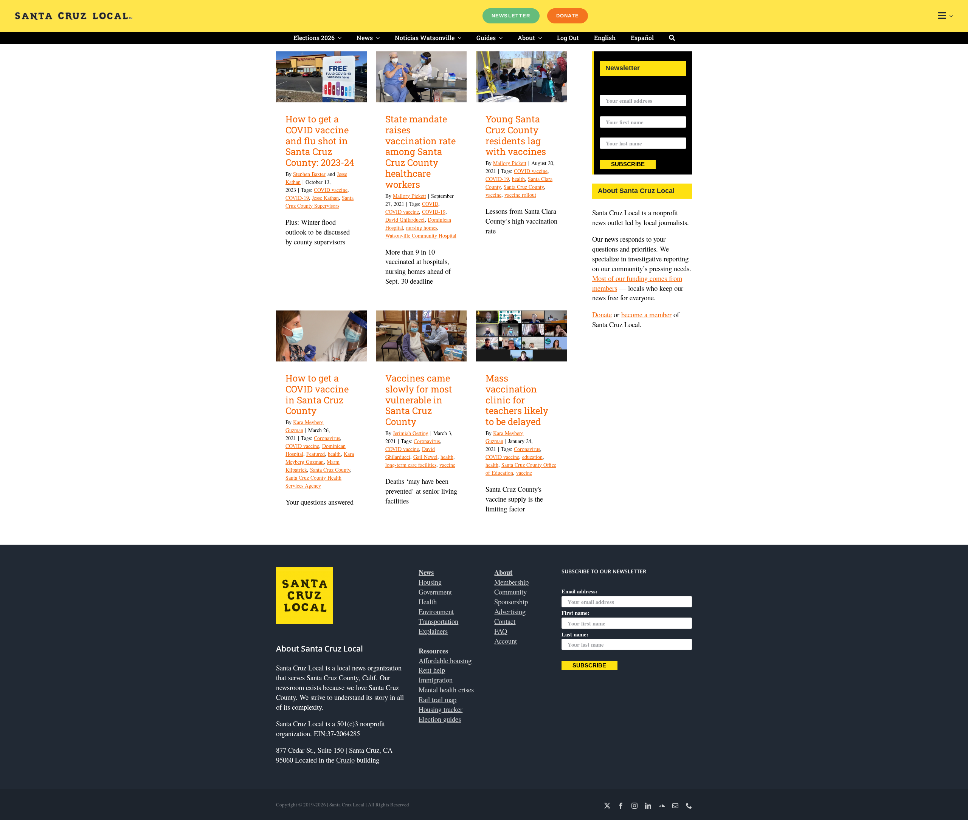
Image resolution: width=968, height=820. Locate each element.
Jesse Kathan (325, 197)
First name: (614, 111)
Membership (511, 582)
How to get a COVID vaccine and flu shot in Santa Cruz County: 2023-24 (319, 140)
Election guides (440, 719)
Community (510, 591)
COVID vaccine (330, 189)
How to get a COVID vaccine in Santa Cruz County (317, 394)
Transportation (438, 621)
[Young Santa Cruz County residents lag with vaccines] (521, 76)
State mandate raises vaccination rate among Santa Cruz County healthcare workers (420, 151)
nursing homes (421, 227)
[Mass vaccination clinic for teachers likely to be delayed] (521, 335)
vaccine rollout (520, 194)
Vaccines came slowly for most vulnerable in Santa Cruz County (418, 400)
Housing (430, 582)
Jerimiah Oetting (410, 433)
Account (505, 640)
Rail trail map (437, 699)
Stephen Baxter (309, 174)
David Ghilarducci (405, 219)
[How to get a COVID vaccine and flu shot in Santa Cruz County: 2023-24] (321, 76)
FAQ (500, 631)
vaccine (493, 194)
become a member (646, 314)
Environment (436, 611)
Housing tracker (440, 709)
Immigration (436, 679)
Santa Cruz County (524, 186)
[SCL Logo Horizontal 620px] (73, 15)
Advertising (510, 611)
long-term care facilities (410, 464)
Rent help (432, 670)
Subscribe (628, 164)
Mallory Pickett (409, 195)
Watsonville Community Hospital (420, 235)
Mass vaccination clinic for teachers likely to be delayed (517, 400)
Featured (315, 453)
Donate (602, 314)
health (518, 178)
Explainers (433, 631)
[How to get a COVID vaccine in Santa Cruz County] (321, 335)
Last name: (613, 133)
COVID (430, 203)
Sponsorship (511, 601)
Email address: (618, 90)
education (532, 456)
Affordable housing (445, 660)
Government (435, 591)
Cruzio (345, 759)
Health (428, 601)
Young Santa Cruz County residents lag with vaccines (516, 135)
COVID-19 (297, 197)
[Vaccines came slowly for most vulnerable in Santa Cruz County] (421, 335)
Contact (504, 621)
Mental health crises (446, 689)
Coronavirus (327, 438)
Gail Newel (425, 456)
